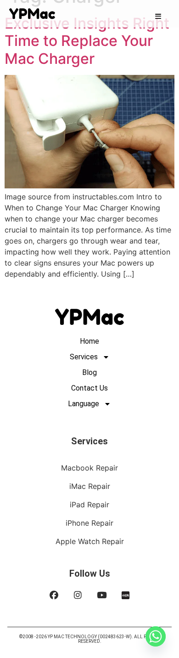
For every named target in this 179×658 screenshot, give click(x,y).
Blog (89, 372)
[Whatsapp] (155, 636)
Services (84, 356)
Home (89, 341)
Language (83, 403)
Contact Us (89, 388)
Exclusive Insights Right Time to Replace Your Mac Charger (87, 41)
